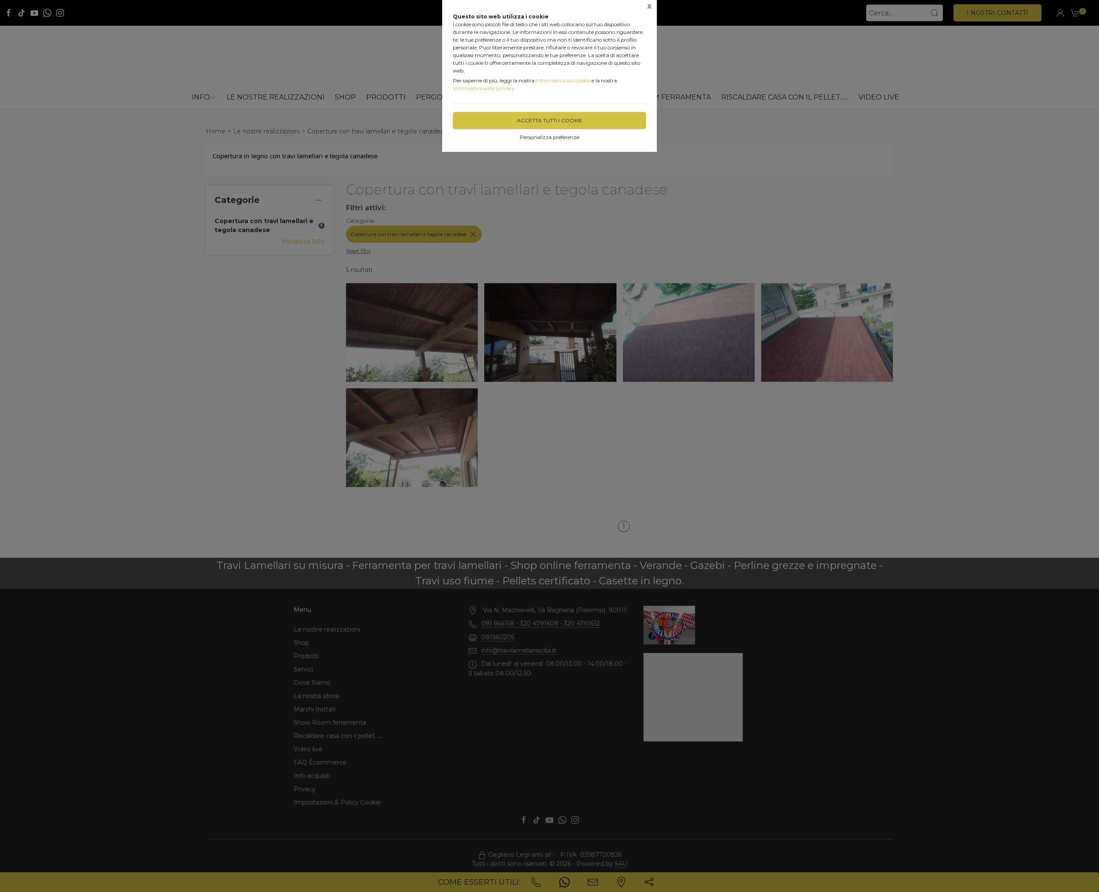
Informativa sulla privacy (484, 88)
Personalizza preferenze (549, 137)
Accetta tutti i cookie (550, 120)
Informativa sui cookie (563, 80)
